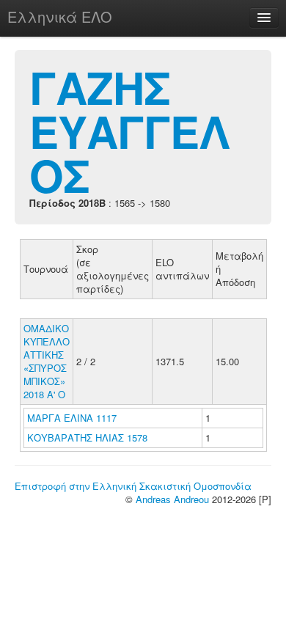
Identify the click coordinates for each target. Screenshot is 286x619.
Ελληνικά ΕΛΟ (59, 16)
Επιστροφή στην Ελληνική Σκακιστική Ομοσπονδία (133, 486)
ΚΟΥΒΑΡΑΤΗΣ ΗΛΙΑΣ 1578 (87, 437)
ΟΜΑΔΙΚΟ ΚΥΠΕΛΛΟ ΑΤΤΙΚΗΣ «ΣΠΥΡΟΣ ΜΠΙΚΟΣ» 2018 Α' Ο (46, 361)
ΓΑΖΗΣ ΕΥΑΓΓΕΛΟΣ (129, 130)
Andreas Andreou (172, 499)
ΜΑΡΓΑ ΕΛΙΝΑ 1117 (72, 418)
